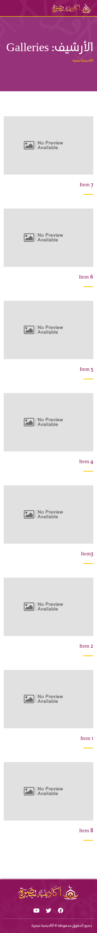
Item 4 (86, 462)
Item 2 (86, 646)
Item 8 (86, 831)
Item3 (87, 554)
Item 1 (86, 738)
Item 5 (86, 369)
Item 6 (86, 277)
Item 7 (86, 185)
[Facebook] (60, 910)
